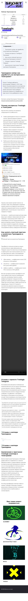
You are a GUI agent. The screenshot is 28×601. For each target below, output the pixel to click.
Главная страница (5, 25)
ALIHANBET (6, 521)
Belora (13, 16)
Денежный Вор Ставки (9, 541)
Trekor (13, 22)
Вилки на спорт (6, 30)
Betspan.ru (13, 18)
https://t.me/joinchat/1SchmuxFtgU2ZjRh (12, 100)
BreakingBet (13, 20)
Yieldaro (13, 23)
